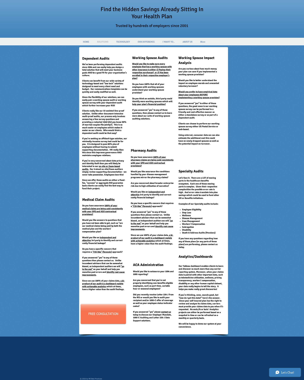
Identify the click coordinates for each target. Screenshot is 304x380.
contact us (166, 312)
